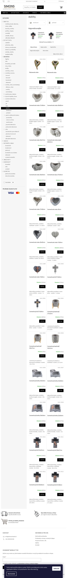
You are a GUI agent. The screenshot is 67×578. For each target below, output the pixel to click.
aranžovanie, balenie (10, 94)
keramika (7, 164)
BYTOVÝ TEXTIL (8, 40)
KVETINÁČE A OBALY (9, 143)
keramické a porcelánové (12, 131)
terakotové (8, 148)
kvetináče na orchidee (11, 153)
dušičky (8, 108)
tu (37, 569)
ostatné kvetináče (10, 157)
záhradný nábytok (10, 38)
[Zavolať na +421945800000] (5, 1)
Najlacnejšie (44, 47)
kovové (8, 75)
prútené (8, 113)
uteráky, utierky (9, 52)
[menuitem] (5, 12)
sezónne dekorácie (10, 99)
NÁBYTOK (6, 22)
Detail (42, 82)
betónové (8, 110)
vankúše (7, 43)
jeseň (7, 101)
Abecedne (45, 51)
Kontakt (37, 545)
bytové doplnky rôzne (11, 96)
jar (6, 103)
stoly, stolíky (8, 26)
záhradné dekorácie (10, 139)
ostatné (7, 169)
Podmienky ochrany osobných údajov (45, 538)
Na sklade (10, 182)
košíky (7, 68)
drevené (8, 78)
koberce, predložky (10, 50)
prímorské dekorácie (11, 127)
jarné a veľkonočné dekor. (12, 115)
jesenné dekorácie (11, 124)
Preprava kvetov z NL (40, 540)
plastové (7, 150)
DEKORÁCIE (6, 57)
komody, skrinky (9, 29)
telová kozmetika (9, 176)
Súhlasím (56, 569)
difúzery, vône (9, 87)
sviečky (8, 89)
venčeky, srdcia (9, 71)
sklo (6, 61)
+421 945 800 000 (9, 539)
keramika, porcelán (10, 64)
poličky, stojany (9, 31)
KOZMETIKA (7, 171)
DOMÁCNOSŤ (7, 162)
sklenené (8, 82)
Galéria (37, 543)
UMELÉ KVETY (7, 160)
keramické (8, 80)
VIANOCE (6, 141)
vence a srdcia (10, 120)
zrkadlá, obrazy (9, 36)
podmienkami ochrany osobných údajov (28, 563)
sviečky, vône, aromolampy (12, 85)
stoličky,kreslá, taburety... (12, 24)
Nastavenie (11, 574)
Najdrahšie (53, 47)
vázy (6, 129)
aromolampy (9, 92)
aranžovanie (9, 122)
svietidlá (7, 33)
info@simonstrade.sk (10, 536)
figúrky (7, 59)
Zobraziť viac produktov (45, 42)
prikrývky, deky (9, 45)
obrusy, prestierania (10, 47)
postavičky (9, 117)
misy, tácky (8, 66)
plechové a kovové (11, 134)
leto (7, 106)
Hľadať (40, 7)
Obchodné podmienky (32, 1)
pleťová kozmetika (10, 174)
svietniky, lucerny (9, 73)
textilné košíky (9, 54)
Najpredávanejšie (34, 51)
